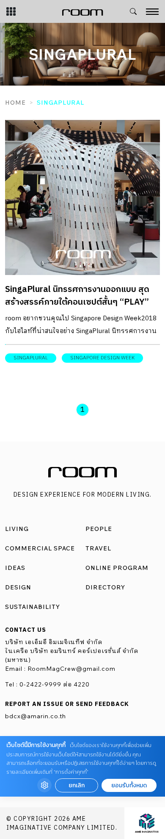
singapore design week (102, 358)
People (98, 529)
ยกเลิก (77, 785)
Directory (105, 587)
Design (18, 587)
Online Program (116, 568)
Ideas (15, 568)
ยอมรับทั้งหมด (129, 785)
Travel (98, 548)
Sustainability (32, 607)
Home (15, 102)
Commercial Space (40, 548)
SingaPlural (31, 358)
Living (17, 529)
